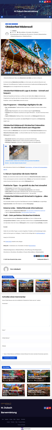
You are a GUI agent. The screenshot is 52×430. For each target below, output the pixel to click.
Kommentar (5, 303)
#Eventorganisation (14, 34)
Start (3, 419)
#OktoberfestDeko (42, 34)
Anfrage (10, 419)
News (7, 282)
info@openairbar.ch (40, 233)
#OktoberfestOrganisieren (16, 36)
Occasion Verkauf (22, 422)
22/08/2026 (6, 394)
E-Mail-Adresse (6, 338)
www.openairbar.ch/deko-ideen (28, 212)
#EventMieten (35, 32)
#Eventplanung (22, 34)
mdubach (14, 30)
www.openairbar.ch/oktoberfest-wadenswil (35, 210)
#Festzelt (36, 34)
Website (4, 346)
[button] (47, 16)
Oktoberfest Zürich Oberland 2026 (9, 285)
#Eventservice (30, 34)
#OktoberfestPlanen (27, 36)
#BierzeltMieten (22, 32)
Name (4, 330)
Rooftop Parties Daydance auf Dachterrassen (26, 285)
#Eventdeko (29, 32)
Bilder (14, 419)
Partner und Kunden (21, 424)
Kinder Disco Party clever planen (41, 285)
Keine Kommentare (15, 380)
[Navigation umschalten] (25, 17)
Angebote (6, 419)
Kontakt (8, 422)
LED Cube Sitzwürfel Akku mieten (13, 259)
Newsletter (23, 419)
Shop (16, 422)
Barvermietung (32, 245)
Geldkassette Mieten (42, 259)
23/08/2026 (6, 380)
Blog (4, 282)
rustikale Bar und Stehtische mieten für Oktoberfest (36, 391)
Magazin (18, 419)
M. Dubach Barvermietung (26, 11)
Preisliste (12, 422)
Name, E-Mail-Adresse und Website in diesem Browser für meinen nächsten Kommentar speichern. (26, 354)
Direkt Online (8, 241)
